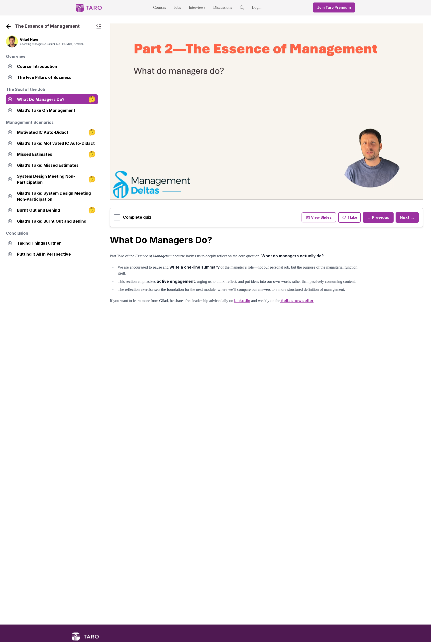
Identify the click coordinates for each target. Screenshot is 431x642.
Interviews (197, 7)
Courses (159, 7)
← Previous (378, 217)
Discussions (222, 7)
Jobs (177, 7)
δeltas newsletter (297, 300)
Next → (407, 217)
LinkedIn (242, 300)
